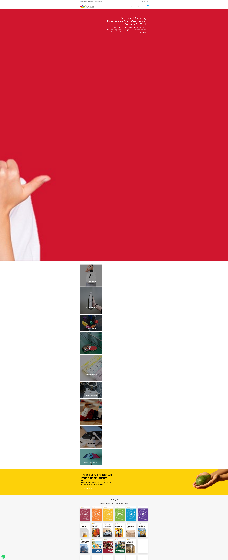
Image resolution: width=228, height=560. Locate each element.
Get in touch (86, 488)
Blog (138, 6)
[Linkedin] (144, 1)
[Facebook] (142, 1)
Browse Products (120, 6)
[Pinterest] (147, 1)
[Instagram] (145, 1)
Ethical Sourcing (128, 6)
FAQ (134, 6)
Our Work (113, 6)
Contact (142, 6)
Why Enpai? (106, 6)
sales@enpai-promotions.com (87, 1)
